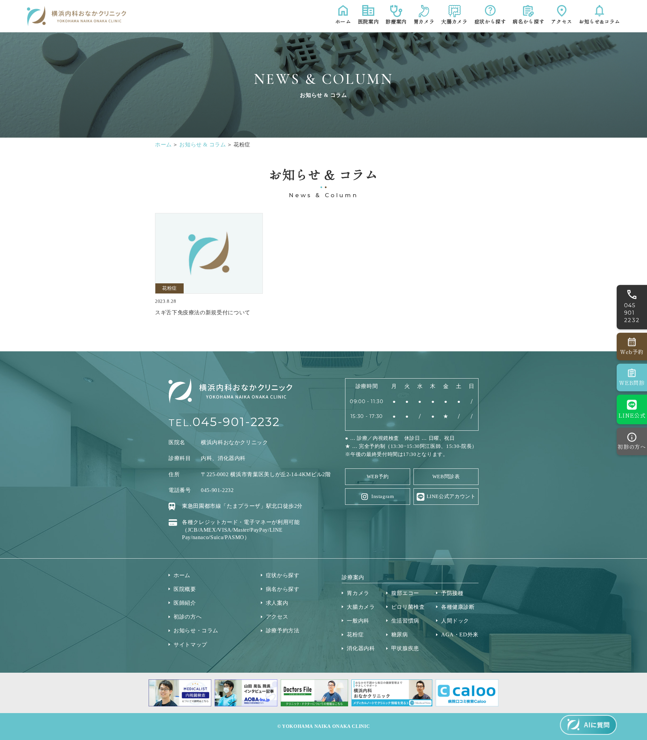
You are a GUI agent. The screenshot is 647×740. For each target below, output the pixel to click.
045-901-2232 (236, 422)
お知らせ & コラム (202, 144)
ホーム (163, 144)
